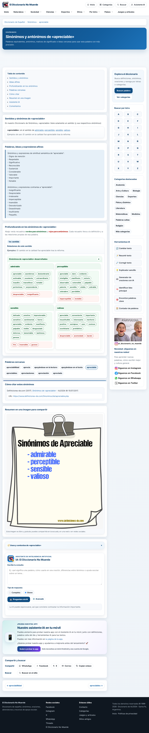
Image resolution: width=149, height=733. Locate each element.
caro (83, 324)
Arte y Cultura (122, 191)
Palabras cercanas (17, 90)
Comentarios (15, 106)
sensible (59, 130)
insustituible (65, 320)
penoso (16, 337)
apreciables (12, 373)
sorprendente (31, 287)
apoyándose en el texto (72, 367)
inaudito (16, 283)
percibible (76, 291)
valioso (67, 130)
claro (74, 274)
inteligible (64, 278)
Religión (119, 226)
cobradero (64, 291)
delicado (16, 315)
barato (89, 336)
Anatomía (120, 185)
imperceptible (65, 299)
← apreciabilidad (14, 685)
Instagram (50, 711)
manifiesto (75, 278)
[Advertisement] (74, 57)
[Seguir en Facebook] (128, 373)
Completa (16, 592)
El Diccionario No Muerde (57, 727)
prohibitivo (77, 329)
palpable (88, 283)
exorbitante (64, 329)
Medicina (136, 214)
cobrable (92, 287)
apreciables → (96, 685)
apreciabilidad (13, 367)
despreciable (18, 294)
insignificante (33, 294)
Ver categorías (123, 97)
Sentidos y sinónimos (18, 78)
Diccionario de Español (15, 22)
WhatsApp (50, 719)
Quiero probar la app (29, 649)
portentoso (17, 287)
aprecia (26, 367)
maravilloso (28, 283)
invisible (78, 299)
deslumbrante (43, 274)
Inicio (6, 12)
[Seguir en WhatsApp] (128, 378)
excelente (29, 278)
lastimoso (41, 333)
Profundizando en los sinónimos (23, 86)
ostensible (76, 283)
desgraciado (37, 329)
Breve (29, 592)
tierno (39, 320)
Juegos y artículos (126, 12)
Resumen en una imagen (20, 98)
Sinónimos (32, 22)
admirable (39, 130)
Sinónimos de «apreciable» (44, 390)
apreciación (43, 373)
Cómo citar (14, 94)
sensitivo (17, 320)
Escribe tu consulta (15, 565)
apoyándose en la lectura (45, 367)
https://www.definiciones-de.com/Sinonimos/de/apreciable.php (41, 396)
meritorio (90, 320)
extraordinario (42, 278)
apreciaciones (27, 373)
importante (90, 315)
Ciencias (120, 196)
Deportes (132, 196)
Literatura (120, 208)
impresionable (40, 315)
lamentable (28, 333)
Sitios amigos (85, 719)
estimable (17, 278)
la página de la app (54, 639)
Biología (136, 191)
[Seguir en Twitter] (128, 383)
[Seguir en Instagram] (128, 368)
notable (39, 283)
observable (64, 283)
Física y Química (123, 202)
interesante (78, 320)
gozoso (34, 345)
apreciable (43, 22)
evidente (83, 274)
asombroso (29, 274)
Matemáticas (122, 214)
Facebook (50, 707)
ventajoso (74, 324)
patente (63, 287)
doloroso (16, 333)
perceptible (50, 130)
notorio (87, 278)
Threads (49, 723)
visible (83, 287)
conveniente (77, 315)
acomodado (78, 336)
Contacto (83, 707)
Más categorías (123, 231)
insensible (23, 345)
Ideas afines (14, 82)
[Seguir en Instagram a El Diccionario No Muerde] (128, 332)
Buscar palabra (123, 90)
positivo (63, 324)
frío (14, 345)
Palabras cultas (123, 220)
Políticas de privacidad (127, 713)
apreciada (57, 373)
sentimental (29, 320)
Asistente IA (14, 102)
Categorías (84, 711)
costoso (92, 324)
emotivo (27, 315)
